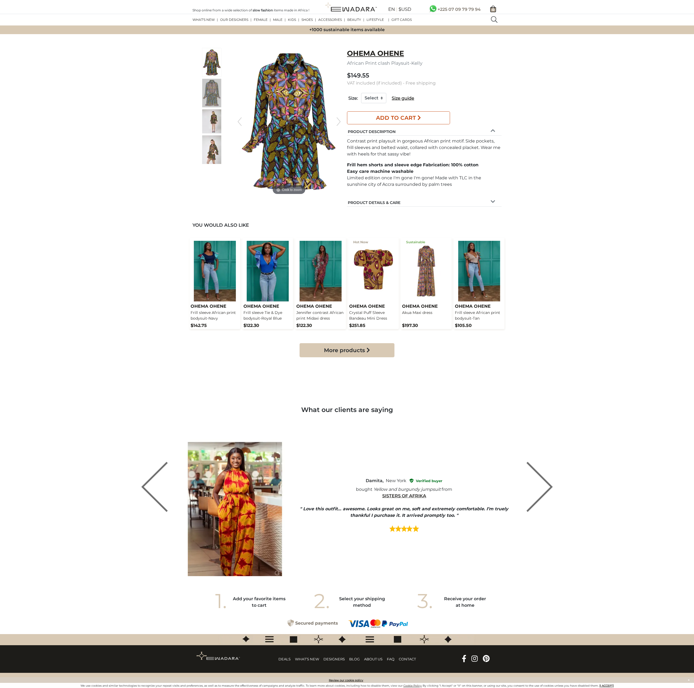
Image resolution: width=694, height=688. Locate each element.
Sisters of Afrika (404, 495)
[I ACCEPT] (606, 685)
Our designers (234, 20)
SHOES (307, 20)
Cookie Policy (412, 685)
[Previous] (239, 121)
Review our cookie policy (346, 680)
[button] (371, 130)
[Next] (338, 121)
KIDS (292, 20)
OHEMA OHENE (375, 53)
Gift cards (401, 20)
